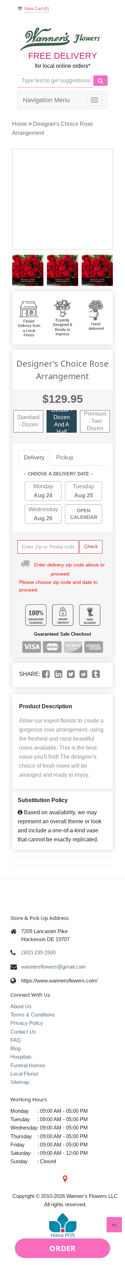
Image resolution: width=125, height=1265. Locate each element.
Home (19, 124)
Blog (15, 1048)
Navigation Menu (46, 100)
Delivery (34, 457)
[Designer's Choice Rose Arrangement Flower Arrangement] (27, 270)
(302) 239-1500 (38, 952)
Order (62, 1248)
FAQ (15, 1040)
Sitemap (19, 1082)
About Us (21, 1006)
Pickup (64, 457)
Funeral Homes (27, 1065)
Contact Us (23, 1032)
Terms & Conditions (32, 1015)
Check (91, 546)
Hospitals (21, 1057)
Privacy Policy (26, 1023)
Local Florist (24, 1074)
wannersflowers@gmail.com (53, 967)
